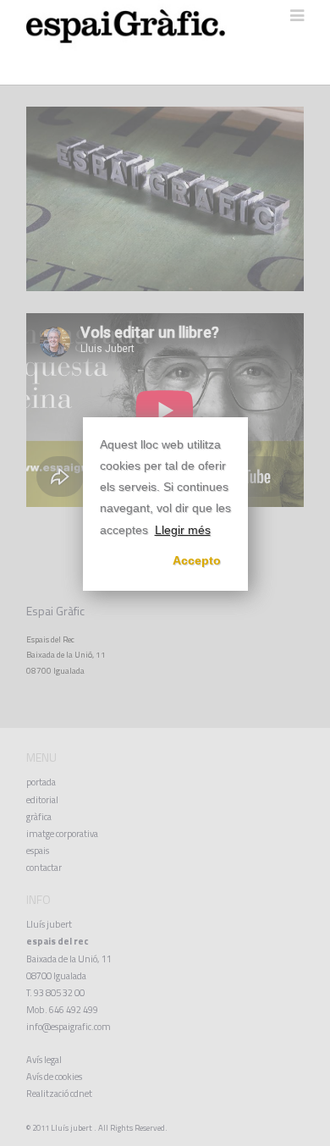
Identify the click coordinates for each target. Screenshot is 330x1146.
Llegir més (183, 530)
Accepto (197, 560)
